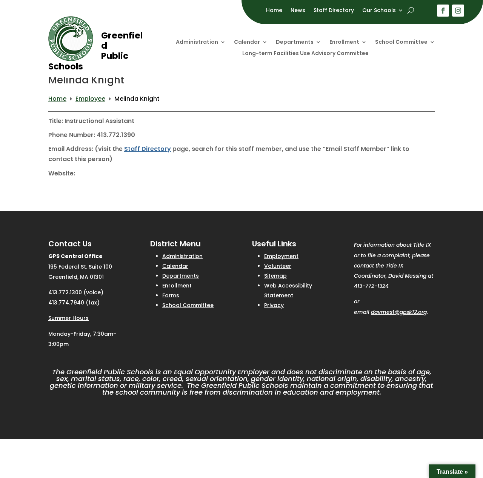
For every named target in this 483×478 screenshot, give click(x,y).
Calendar (247, 42)
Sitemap (275, 276)
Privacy (274, 305)
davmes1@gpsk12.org (399, 312)
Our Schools (379, 11)
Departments (295, 42)
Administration (197, 42)
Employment (281, 256)
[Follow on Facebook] (443, 11)
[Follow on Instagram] (458, 11)
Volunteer (277, 266)
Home (274, 11)
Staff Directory (334, 11)
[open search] (411, 10)
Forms (170, 295)
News (298, 11)
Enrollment (344, 42)
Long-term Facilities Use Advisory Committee (305, 54)
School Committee (401, 42)
